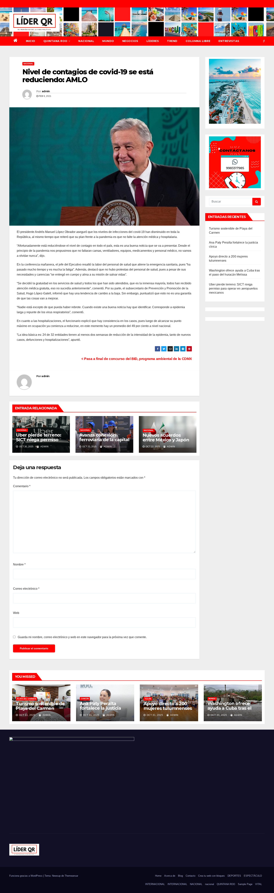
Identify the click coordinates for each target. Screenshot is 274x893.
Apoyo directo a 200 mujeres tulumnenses (168, 706)
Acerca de (169, 875)
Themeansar (71, 875)
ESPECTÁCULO (253, 875)
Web (16, 612)
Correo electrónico (26, 588)
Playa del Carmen (26, 699)
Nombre (19, 564)
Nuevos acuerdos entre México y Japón (166, 437)
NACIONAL (86, 41)
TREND (172, 41)
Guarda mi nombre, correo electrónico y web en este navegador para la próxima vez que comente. (82, 637)
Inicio (30, 41)
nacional (209, 884)
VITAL (258, 884)
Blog (180, 875)
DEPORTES (234, 875)
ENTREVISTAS (228, 41)
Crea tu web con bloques (211, 875)
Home (158, 875)
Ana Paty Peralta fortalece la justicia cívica (100, 708)
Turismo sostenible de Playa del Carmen (40, 706)
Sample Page (245, 884)
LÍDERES (153, 41)
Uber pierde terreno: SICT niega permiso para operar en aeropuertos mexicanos (233, 288)
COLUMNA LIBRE (198, 41)
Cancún (85, 699)
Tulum (148, 699)
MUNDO (108, 41)
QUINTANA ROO (55, 41)
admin (46, 91)
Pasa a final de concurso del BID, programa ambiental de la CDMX (137, 359)
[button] (264, 40)
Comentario (21, 486)
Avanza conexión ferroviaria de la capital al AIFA (104, 439)
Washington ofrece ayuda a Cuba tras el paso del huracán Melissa (229, 710)
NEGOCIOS (130, 41)
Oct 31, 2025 (27, 715)
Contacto (190, 875)
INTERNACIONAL (155, 884)
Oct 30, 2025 (219, 715)
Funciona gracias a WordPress (26, 875)
